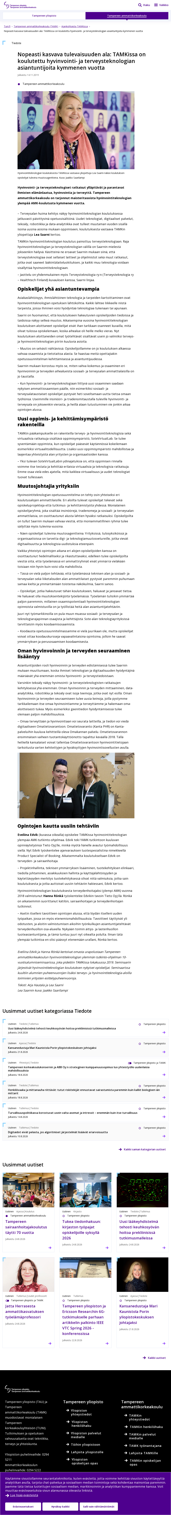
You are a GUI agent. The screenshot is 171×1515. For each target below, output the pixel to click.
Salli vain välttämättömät (98, 1506)
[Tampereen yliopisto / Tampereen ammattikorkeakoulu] (23, 5)
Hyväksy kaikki (60, 1506)
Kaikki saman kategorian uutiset (145, 1149)
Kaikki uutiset (157, 1358)
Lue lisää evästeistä (24, 1495)
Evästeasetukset (23, 1506)
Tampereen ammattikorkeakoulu (127, 15)
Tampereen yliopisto (44, 15)
